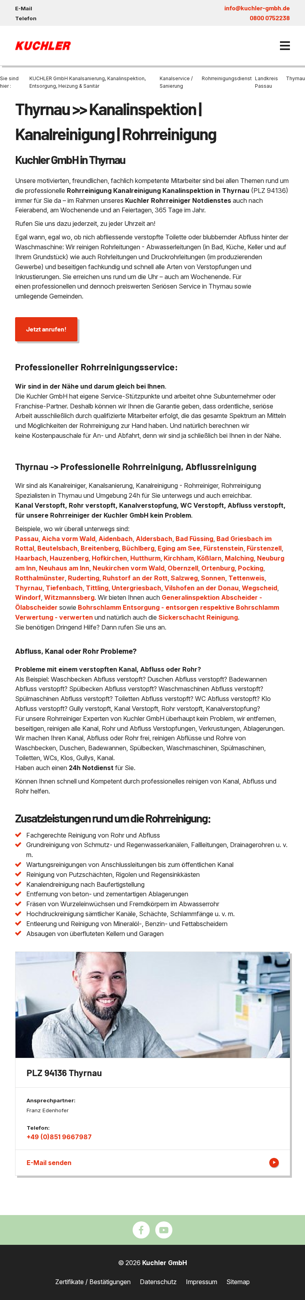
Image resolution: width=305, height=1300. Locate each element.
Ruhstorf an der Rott (135, 578)
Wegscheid (259, 588)
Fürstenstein (223, 548)
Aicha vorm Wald (68, 539)
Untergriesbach (136, 588)
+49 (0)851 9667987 (59, 1137)
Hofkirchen (109, 558)
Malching (239, 558)
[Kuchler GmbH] (43, 45)
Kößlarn (209, 558)
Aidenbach (115, 539)
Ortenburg (218, 568)
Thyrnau (28, 588)
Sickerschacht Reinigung (198, 617)
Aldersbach (154, 539)
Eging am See (179, 548)
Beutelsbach (57, 548)
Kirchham (179, 558)
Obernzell (183, 568)
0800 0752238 (270, 17)
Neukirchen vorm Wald (128, 568)
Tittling (97, 588)
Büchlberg (138, 548)
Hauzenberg (69, 558)
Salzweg (184, 578)
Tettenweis (246, 578)
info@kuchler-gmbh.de (257, 8)
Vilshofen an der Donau (201, 588)
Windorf (28, 597)
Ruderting (83, 578)
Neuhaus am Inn (64, 568)
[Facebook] (141, 1229)
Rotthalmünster (40, 578)
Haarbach (30, 558)
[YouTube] (163, 1229)
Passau (27, 539)
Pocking (250, 568)
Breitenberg (100, 548)
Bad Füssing (194, 539)
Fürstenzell (264, 548)
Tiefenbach (64, 588)
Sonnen (213, 578)
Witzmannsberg (69, 597)
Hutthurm (145, 558)
